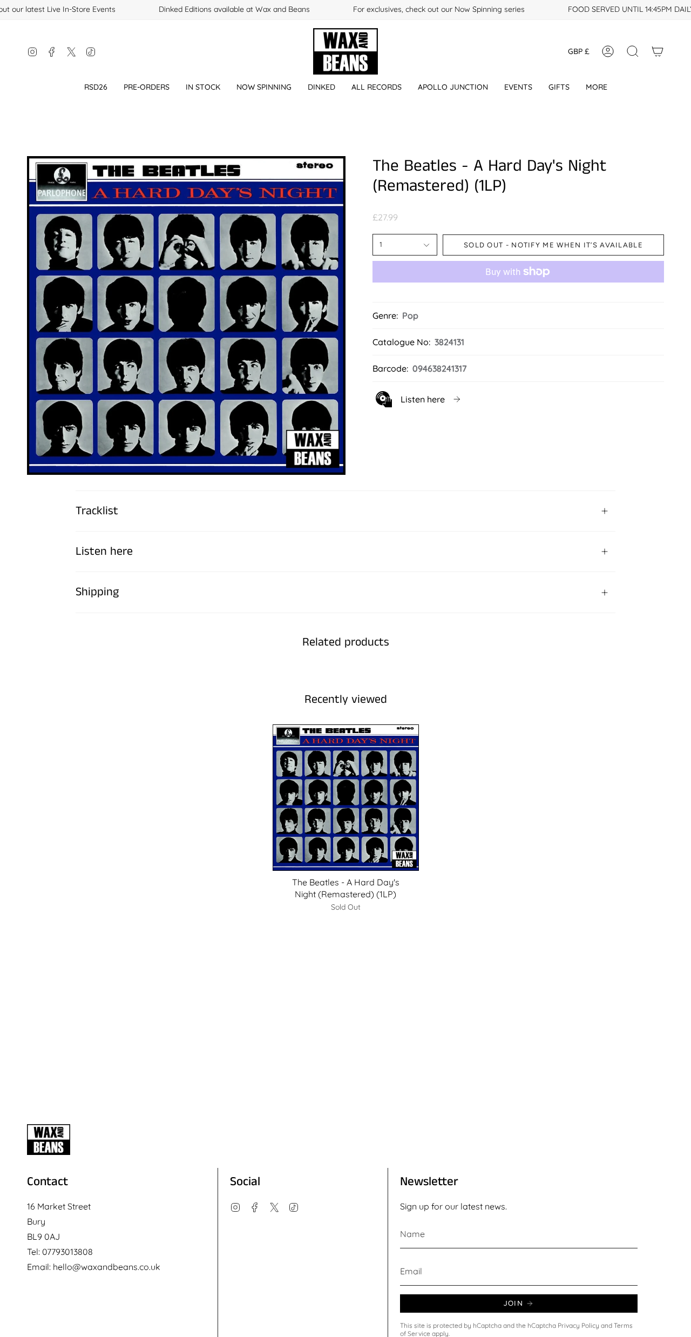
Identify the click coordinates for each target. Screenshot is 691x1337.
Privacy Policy (578, 1325)
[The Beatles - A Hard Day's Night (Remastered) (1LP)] (346, 797)
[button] (96, 87)
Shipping (97, 592)
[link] (418, 399)
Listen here (104, 551)
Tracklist (97, 511)
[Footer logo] (48, 1139)
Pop (410, 315)
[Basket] (657, 51)
